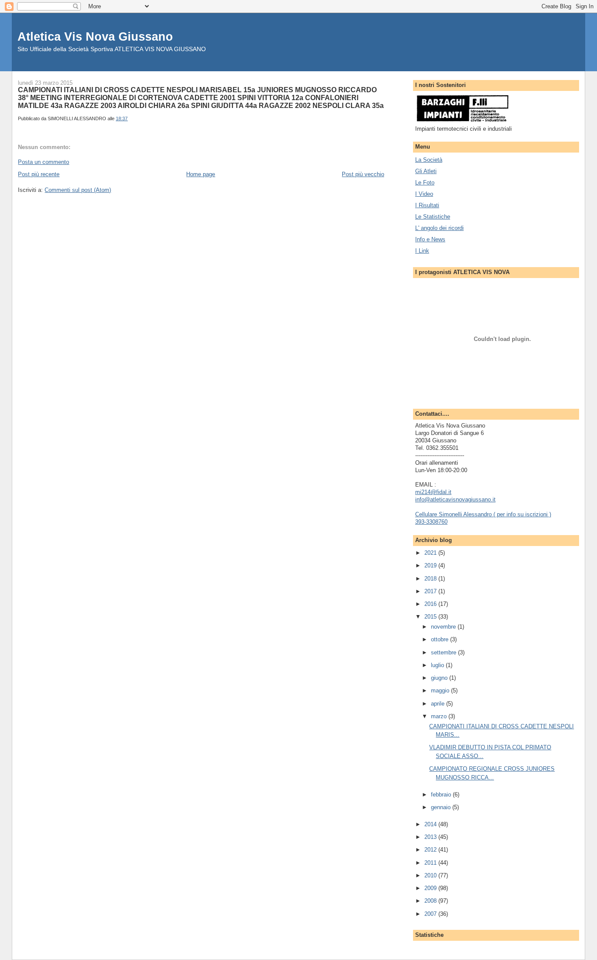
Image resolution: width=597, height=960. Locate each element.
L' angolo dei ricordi (439, 228)
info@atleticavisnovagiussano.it (455, 499)
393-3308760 (431, 521)
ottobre (440, 639)
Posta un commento (43, 162)
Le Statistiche (432, 216)
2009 (431, 888)
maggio (441, 690)
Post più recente (38, 174)
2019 (431, 565)
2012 (431, 849)
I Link (422, 250)
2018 (431, 578)
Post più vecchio (363, 174)
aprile (438, 703)
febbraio (442, 794)
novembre (444, 626)
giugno (440, 678)
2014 (431, 824)
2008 (431, 900)
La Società (428, 160)
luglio (438, 665)
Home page (200, 174)
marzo (439, 716)
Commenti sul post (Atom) (78, 190)
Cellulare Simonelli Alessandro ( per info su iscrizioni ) (483, 514)
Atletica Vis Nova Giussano (95, 36)
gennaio (441, 807)
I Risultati (427, 205)
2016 (431, 604)
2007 (431, 914)
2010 (431, 875)
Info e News (430, 239)
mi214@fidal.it (433, 492)
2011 (431, 862)
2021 (431, 553)
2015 (431, 616)
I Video (424, 194)
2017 (431, 591)
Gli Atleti (426, 171)
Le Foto (424, 182)
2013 (431, 837)
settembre (444, 652)
